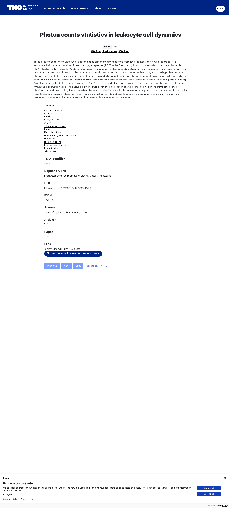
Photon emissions (52, 142)
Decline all (209, 493)
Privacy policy (27, 499)
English (6, 478)
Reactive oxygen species (55, 145)
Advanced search (54, 9)
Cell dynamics (51, 113)
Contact (113, 9)
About (98, 9)
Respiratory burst (52, 148)
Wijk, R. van (124, 51)
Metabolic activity (52, 132)
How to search (79, 9)
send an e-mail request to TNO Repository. (75, 253)
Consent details (10, 499)
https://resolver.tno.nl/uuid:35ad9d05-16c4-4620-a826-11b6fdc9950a (77, 176)
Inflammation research (55, 126)
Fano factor (49, 116)
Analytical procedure (54, 110)
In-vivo (47, 123)
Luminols (48, 129)
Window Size (50, 151)
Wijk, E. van (96, 51)
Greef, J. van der (109, 51)
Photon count (50, 138)
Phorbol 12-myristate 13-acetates (60, 135)
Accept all (209, 488)
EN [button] (219, 9)
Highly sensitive (51, 119)
